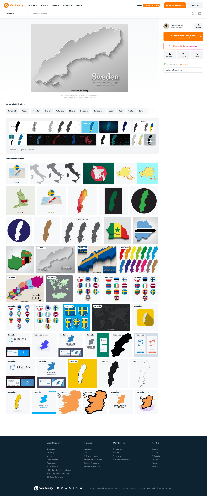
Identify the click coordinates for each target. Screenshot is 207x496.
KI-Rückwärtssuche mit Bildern (59, 470)
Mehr (78, 5)
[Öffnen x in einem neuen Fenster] (77, 488)
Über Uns (117, 456)
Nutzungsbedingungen (130, 488)
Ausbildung (51, 463)
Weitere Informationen (174, 70)
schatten (36, 111)
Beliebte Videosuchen (92, 466)
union (111, 111)
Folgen (198, 27)
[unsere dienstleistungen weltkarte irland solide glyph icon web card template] (44, 345)
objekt (72, 111)
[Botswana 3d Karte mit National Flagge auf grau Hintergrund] (145, 230)
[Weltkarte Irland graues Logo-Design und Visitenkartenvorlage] (97, 345)
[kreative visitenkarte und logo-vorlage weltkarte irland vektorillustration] (70, 345)
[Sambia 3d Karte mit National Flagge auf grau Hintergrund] (20, 259)
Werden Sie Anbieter (121, 459)
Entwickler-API (53, 466)
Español (155, 452)
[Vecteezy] (14, 5)
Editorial (66, 5)
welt (121, 111)
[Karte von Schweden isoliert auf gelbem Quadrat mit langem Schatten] (145, 317)
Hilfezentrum (118, 449)
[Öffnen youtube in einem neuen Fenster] (81, 488)
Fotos (43, 5)
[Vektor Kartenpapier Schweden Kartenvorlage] (55, 259)
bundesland (99, 111)
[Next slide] (155, 111)
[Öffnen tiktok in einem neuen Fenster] (73, 488)
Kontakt (116, 452)
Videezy (50, 456)
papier (48, 111)
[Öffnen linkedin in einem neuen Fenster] (66, 488)
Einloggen (195, 5)
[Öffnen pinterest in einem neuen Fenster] (70, 488)
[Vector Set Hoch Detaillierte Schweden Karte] (138, 259)
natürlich (60, 111)
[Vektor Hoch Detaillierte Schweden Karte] (25, 288)
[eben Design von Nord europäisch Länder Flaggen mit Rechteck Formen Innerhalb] (116, 288)
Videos (54, 5)
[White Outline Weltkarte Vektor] (111, 317)
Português (156, 456)
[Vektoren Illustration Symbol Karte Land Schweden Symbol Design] (113, 200)
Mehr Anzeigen (150, 139)
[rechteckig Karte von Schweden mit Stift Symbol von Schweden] (17, 173)
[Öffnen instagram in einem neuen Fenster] (62, 488)
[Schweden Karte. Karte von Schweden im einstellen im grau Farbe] (82, 230)
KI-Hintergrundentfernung (58, 473)
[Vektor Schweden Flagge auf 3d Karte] (97, 259)
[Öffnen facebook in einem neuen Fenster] (58, 488)
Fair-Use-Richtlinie (165, 488)
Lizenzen (87, 449)
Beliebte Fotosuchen (92, 463)
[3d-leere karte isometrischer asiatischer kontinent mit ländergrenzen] (137, 173)
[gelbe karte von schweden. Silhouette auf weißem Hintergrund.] (18, 402)
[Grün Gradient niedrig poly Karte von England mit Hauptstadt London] (20, 200)
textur (131, 111)
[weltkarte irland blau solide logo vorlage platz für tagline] (44, 402)
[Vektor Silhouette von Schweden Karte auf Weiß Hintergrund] (121, 345)
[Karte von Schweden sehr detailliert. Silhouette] (144, 373)
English (155, 449)
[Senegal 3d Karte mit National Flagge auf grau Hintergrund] (117, 230)
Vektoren (31, 5)
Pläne (139, 5)
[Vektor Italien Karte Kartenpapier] (55, 173)
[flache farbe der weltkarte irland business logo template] (121, 402)
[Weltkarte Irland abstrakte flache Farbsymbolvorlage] (146, 402)
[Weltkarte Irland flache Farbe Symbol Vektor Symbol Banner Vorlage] (69, 402)
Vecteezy (50, 452)
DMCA (86, 452)
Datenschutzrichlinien (148, 488)
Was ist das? (184, 64)
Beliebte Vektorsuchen (93, 459)
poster (24, 111)
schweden (143, 111)
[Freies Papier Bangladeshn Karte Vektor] (98, 173)
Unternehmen (52, 459)
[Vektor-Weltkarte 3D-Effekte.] (59, 288)
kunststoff (12, 111)
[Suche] (192, 13)
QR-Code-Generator (55, 477)
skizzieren (84, 111)
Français (155, 463)
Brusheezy (51, 449)
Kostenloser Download (183, 36)
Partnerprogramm (91, 456)
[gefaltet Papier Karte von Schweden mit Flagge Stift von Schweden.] (51, 200)
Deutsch (155, 459)
